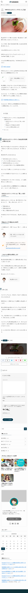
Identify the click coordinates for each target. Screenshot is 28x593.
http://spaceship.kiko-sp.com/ (13, 248)
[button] (3, 360)
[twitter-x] (10, 524)
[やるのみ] (14, 2)
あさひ (11, 564)
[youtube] (13, 524)
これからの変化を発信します (12, 127)
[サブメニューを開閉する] (25, 438)
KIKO (11, 340)
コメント (5, 379)
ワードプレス (7, 441)
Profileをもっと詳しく (14, 519)
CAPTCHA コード (6, 413)
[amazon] (15, 524)
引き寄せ (9, 12)
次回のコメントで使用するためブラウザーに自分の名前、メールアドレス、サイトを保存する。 (14, 406)
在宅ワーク (6, 444)
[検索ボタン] (2, 2)
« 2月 (2, 554)
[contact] (18, 524)
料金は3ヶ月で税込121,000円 (13, 125)
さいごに (6, 129)
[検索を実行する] (25, 428)
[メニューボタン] (26, 2)
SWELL (6, 438)
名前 (3, 400)
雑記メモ (6, 450)
